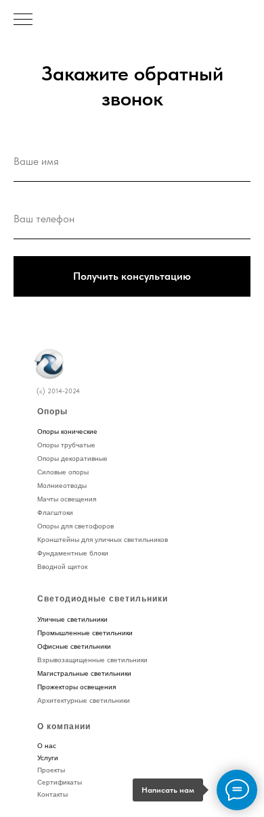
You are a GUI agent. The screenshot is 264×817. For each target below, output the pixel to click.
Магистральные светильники (84, 673)
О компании (64, 726)
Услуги (47, 758)
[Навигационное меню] (23, 20)
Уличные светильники (72, 619)
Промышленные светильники (85, 633)
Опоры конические (67, 431)
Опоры (52, 411)
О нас (46, 745)
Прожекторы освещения (76, 687)
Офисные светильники (74, 646)
